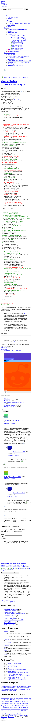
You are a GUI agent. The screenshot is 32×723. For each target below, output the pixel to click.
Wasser (22, 709)
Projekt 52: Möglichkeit (10, 612)
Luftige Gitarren (11, 671)
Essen (17, 699)
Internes (16, 701)
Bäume (8, 699)
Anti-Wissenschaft (5, 698)
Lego (2, 703)
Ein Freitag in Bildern (10, 610)
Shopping (11, 707)
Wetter (6, 710)
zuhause (23, 710)
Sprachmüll (25, 707)
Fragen (3, 347)
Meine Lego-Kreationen (15, 49)
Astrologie (11, 698)
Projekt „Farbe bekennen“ (19, 40)
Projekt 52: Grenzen (9, 623)
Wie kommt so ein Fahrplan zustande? (14, 613)
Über (5, 15)
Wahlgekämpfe (6, 600)
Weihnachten (25, 709)
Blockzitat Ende (15, 565)
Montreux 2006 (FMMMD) (18, 37)
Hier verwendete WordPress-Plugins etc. (18, 56)
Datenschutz (4, 6)
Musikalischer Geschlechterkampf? (13, 83)
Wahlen (19, 709)
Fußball (2, 701)
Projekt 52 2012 (18, 48)
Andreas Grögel (12, 715)
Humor (17, 687)
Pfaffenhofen (18, 703)
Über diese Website (13, 17)
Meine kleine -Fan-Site (15, 65)
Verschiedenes (4, 690)
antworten (7, 423)
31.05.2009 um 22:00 (19, 452)
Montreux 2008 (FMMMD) (18, 39)
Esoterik (12, 699)
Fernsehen (20, 699)
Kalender (26, 687)
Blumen (5, 699)
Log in (2, 718)
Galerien (6, 28)
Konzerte (24, 701)
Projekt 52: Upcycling (10, 618)
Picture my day (25, 703)
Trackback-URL (19, 350)
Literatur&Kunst (5, 689)
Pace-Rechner (11, 54)
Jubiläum (20, 701)
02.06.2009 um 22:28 (15, 477)
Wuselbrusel (10, 710)
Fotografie (29, 699)
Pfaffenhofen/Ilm (12, 32)
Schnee (2, 707)
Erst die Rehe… (8, 616)
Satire (24, 705)
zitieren (14, 423)
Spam (19, 707)
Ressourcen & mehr (9, 53)
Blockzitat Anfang (6, 565)
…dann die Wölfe (9, 615)
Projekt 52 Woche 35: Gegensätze (17, 679)
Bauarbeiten (21, 698)
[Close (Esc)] (1, 720)
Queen (17, 705)
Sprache (23, 689)
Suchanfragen (8, 709)
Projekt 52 (5, 705)
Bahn (17, 698)
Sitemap (10, 26)
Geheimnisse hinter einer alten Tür (17, 669)
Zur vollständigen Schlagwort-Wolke (11, 714)
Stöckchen (4, 349)
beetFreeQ (16, 99)
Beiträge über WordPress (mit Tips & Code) (19, 60)
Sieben (6, 400)
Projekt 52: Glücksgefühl (11, 609)
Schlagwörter (11, 25)
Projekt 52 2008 (18, 42)
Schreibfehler (6, 707)
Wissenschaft (12, 690)
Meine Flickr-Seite (14, 51)
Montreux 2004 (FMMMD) (18, 35)
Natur (15, 689)
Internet (22, 687)
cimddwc (3, 1)
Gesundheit (6, 701)
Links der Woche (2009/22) (8, 602)
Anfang (4, 563)
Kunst (28, 701)
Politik (19, 689)
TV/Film (28, 689)
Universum (15, 709)
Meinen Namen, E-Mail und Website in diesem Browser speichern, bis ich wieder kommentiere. (14, 542)
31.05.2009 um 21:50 (17, 420)
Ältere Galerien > (12, 34)
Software (15, 707)
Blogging (3, 686)
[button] (9, 359)
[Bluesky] (5, 71)
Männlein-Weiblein (9, 406)
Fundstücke (12, 687)
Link (21, 565)
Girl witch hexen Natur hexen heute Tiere (19, 675)
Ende (9, 563)
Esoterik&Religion (22, 686)
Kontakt (3, 3)
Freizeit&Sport (5, 687)
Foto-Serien (25, 699)
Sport (21, 707)
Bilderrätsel (26, 698)
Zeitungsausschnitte (17, 710)
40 (8, 668)
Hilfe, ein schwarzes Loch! (15, 674)
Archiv (6, 20)
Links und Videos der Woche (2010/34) (18, 672)
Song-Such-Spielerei (9, 405)
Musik (8, 347)
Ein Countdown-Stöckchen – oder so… (14, 402)
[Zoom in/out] (4, 720)
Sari (5, 633)
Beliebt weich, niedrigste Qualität (16, 677)
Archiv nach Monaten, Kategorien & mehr (19, 23)
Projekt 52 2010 (18, 45)
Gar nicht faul (11, 665)
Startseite (20, 715)
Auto (14, 698)
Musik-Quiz (6, 703)
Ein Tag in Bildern (12, 666)
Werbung (3, 710)
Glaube (11, 701)
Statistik (10, 18)
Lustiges (10, 31)
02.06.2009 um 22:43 (19, 493)
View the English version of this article (17, 77)
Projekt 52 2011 (18, 46)
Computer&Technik (11, 686)
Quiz (21, 705)
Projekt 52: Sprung (9, 624)
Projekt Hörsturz (12, 705)
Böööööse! (7, 399)
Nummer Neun (8, 642)
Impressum (4, 4)
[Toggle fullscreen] (3, 720)
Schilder (27, 705)
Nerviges (11, 703)
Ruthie (6, 477)
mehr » (18, 570)
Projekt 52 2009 (18, 43)
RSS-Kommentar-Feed (7, 350)
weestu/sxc (5, 337)
